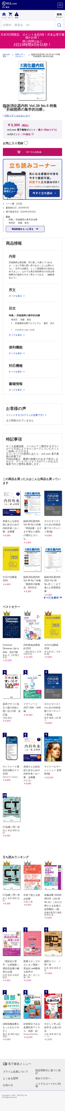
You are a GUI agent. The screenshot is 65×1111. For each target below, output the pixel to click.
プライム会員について (15, 1071)
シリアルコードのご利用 (48, 1085)
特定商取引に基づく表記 (48, 1071)
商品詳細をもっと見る (23, 229)
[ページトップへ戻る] (59, 1105)
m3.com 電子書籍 (6, 55)
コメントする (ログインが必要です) (25, 415)
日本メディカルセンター (20, 55)
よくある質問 (10, 1078)
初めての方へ (43, 1078)
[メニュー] (60, 5)
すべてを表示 (51, 597)
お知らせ (8, 1085)
